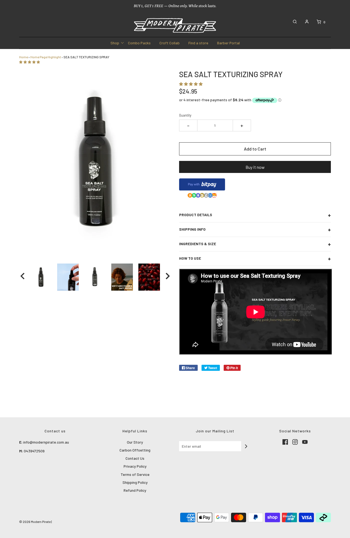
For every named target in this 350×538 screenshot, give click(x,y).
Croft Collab (169, 43)
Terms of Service (135, 474)
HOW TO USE (190, 258)
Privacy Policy (135, 466)
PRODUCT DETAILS (195, 214)
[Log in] (304, 21)
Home (23, 57)
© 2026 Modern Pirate (35, 521)
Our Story (135, 442)
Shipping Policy (135, 482)
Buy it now (255, 167)
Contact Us (135, 458)
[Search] (292, 21)
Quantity (185, 115)
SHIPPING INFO (192, 229)
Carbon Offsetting (134, 450)
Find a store (198, 43)
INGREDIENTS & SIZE (197, 243)
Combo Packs (139, 43)
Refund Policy (135, 490)
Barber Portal (228, 43)
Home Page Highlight (45, 57)
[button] (29, 62)
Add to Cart (255, 148)
